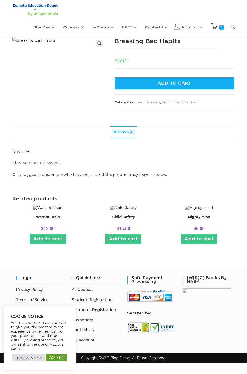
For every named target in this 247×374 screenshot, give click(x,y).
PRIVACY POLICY (28, 358)
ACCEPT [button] (56, 357)
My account (83, 340)
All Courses (83, 289)
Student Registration (92, 299)
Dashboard (83, 320)
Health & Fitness (147, 102)
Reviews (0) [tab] (124, 132)
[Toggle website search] (232, 27)
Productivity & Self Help (180, 102)
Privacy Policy (29, 289)
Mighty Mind (199, 217)
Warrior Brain (48, 217)
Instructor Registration (94, 309)
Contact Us (83, 329)
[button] (99, 43)
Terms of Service (32, 299)
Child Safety (123, 217)
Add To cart (174, 83)
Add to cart (48, 238)
